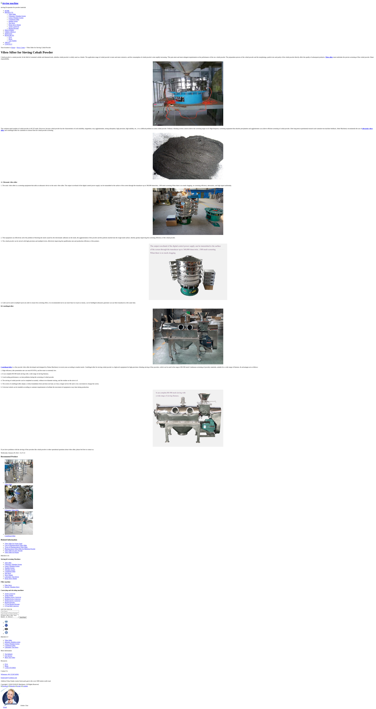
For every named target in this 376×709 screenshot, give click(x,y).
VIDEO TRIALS (10, 32)
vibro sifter (8, 563)
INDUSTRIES (9, 30)
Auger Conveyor (14, 26)
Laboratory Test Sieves (12, 577)
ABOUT (7, 42)
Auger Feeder (9, 595)
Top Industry (9, 654)
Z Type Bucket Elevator (12, 604)
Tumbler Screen (9, 568)
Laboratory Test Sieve (11, 647)
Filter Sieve (8, 585)
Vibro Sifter (12, 14)
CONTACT (8, 44)
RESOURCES (9, 35)
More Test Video (10, 657)
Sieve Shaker (9, 575)
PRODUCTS (9, 12)
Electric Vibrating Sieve (12, 587)
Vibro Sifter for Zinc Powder (14, 550)
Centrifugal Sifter (14, 19)
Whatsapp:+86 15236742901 (10, 674)
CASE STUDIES (10, 668)
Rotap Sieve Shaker (15, 25)
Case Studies (13, 41)
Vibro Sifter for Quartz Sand (13, 543)
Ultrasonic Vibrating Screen (17, 16)
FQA (10, 37)
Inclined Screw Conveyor (13, 599)
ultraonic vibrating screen (12, 642)
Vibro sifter (329, 57)
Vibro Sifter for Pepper (12, 552)
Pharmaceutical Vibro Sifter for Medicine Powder (20, 549)
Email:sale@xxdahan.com (9, 678)
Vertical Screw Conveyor (12, 601)
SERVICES (8, 33)
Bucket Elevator (14, 28)
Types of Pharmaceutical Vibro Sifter (16, 547)
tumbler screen (13, 21)
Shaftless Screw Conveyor (13, 597)
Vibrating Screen (10, 570)
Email (5, 707)
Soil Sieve (8, 573)
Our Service (8, 656)
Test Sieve (12, 23)
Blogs (10, 39)
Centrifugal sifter (6, 367)
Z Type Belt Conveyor (12, 606)
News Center (21, 47)
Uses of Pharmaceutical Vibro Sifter (16, 545)
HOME (7, 11)
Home (13, 47)
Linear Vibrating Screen (16, 18)
